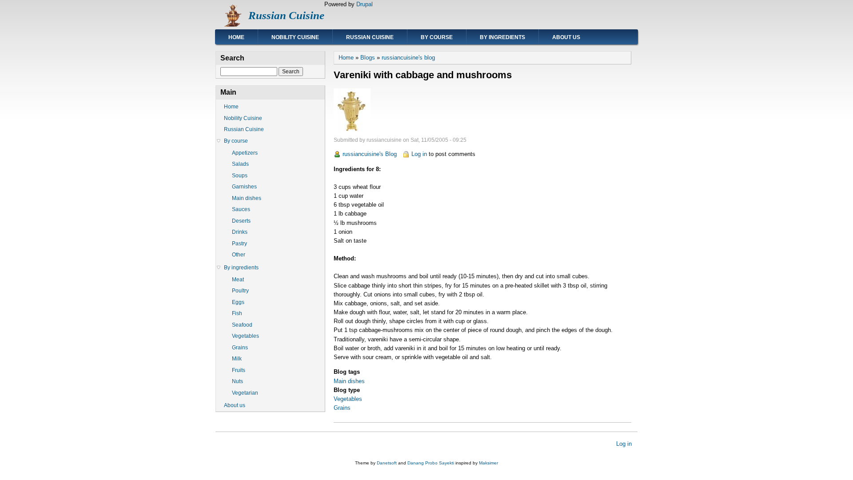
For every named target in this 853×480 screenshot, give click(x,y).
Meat (238, 279)
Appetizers (245, 153)
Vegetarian (245, 393)
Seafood (242, 325)
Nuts (237, 381)
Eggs (238, 302)
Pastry (239, 243)
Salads (240, 164)
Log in (419, 154)
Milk (237, 359)
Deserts (241, 221)
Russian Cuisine (286, 15)
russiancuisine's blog (408, 57)
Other (238, 255)
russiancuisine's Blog (370, 154)
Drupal (364, 4)
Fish (237, 313)
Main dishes (349, 381)
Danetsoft (387, 462)
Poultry (240, 291)
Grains (342, 407)
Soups (239, 175)
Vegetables (348, 399)
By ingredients (502, 37)
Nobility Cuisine (295, 37)
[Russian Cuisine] (232, 24)
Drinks (239, 232)
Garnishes (244, 187)
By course (437, 37)
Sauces (241, 209)
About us (566, 37)
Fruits (238, 370)
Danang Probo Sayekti (430, 462)
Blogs (367, 57)
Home (236, 37)
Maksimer (488, 462)
